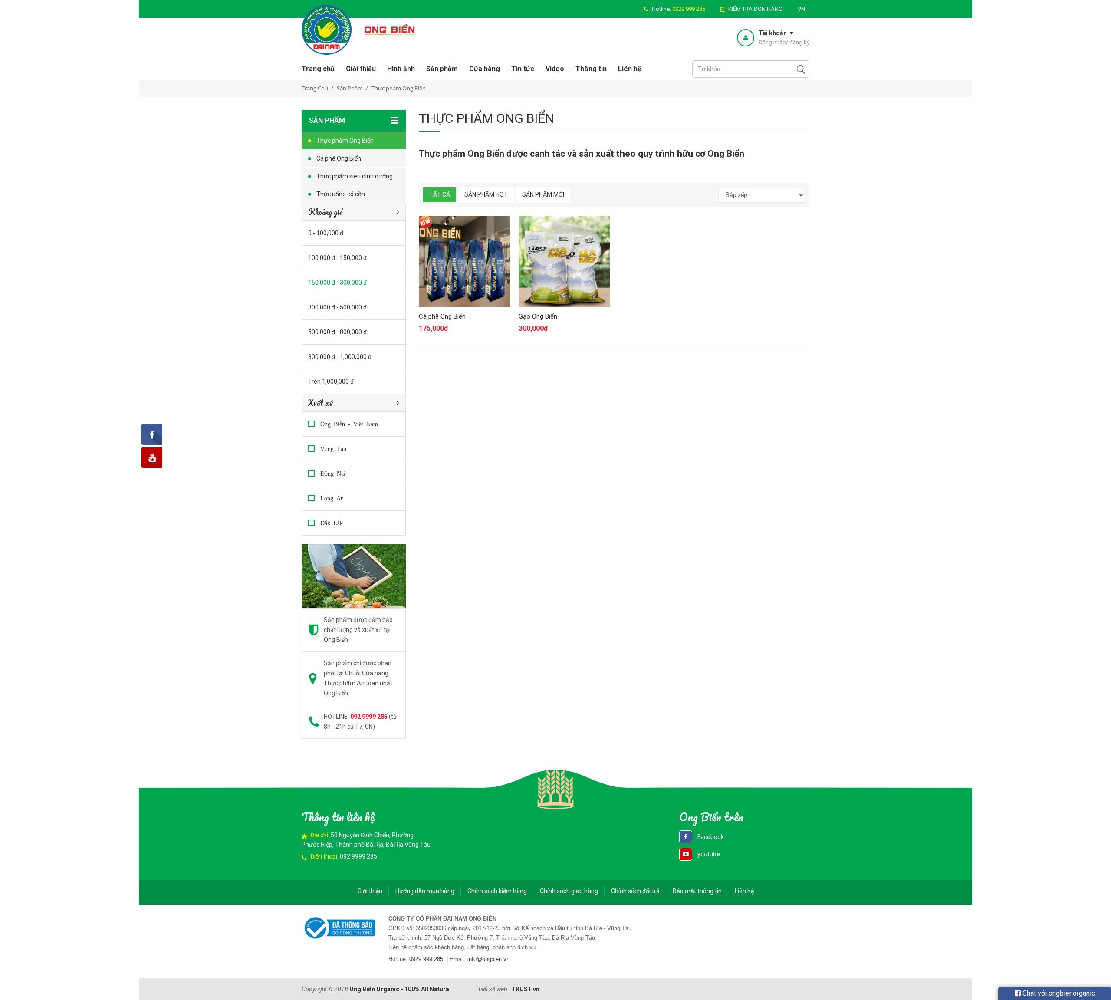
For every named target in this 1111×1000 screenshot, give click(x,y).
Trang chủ (318, 69)
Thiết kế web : (492, 989)
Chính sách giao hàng (569, 891)
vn (801, 9)
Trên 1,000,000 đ (331, 381)
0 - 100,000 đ (325, 233)
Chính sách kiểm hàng (497, 891)
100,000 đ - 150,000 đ (337, 257)
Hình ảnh (401, 69)
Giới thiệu (361, 69)
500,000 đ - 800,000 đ (337, 332)
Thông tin (591, 69)
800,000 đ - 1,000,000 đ (339, 356)
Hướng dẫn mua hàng (424, 891)
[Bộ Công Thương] (338, 927)
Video (555, 69)
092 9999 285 (358, 856)
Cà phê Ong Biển (338, 158)
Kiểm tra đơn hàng (755, 9)
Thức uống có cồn (340, 194)
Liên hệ (629, 69)
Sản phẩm (442, 69)
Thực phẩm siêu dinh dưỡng (354, 176)
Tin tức (522, 69)
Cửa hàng (484, 69)
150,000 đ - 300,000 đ (337, 282)
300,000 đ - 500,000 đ (337, 307)
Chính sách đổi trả (635, 891)
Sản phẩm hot (486, 194)
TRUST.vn (525, 989)
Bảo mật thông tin (697, 891)
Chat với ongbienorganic (1058, 993)
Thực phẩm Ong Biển (345, 140)
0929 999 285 (426, 959)
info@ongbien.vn (488, 959)
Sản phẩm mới (543, 194)
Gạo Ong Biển (538, 316)
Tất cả (439, 194)
